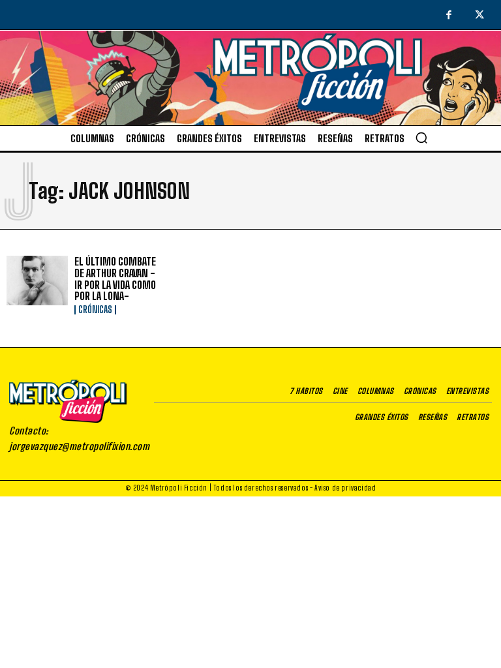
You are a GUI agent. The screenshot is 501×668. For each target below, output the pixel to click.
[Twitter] (480, 15)
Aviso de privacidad (345, 488)
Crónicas (95, 309)
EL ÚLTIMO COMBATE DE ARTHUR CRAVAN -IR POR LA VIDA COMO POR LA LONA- (115, 278)
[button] (421, 138)
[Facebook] (448, 15)
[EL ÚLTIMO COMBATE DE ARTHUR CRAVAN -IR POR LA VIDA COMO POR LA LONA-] (37, 280)
